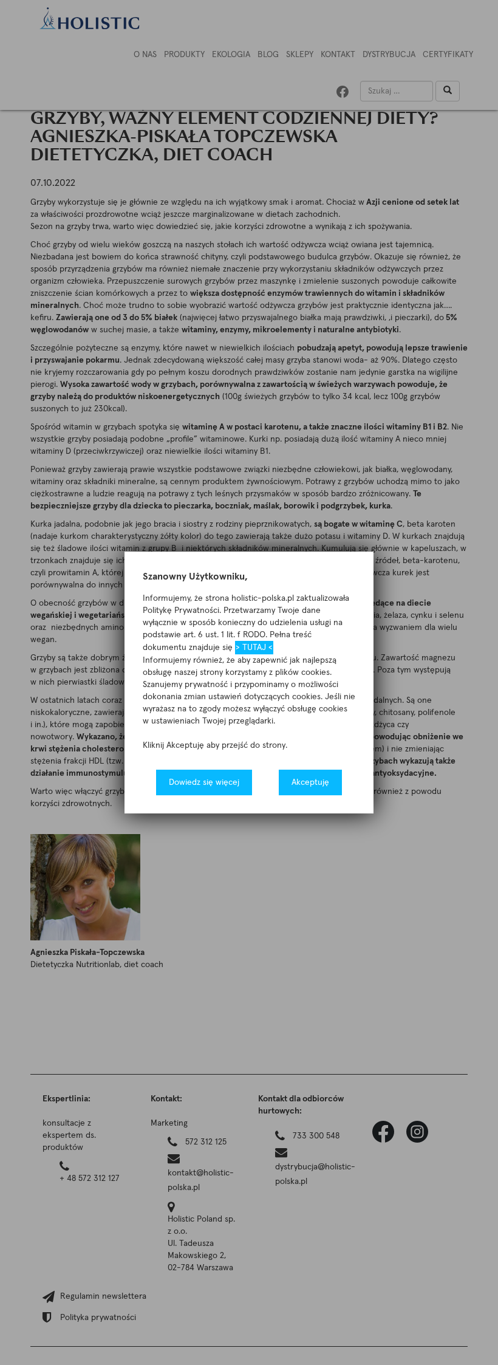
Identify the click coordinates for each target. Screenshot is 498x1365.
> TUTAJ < (254, 647)
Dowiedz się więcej (204, 782)
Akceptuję (310, 782)
